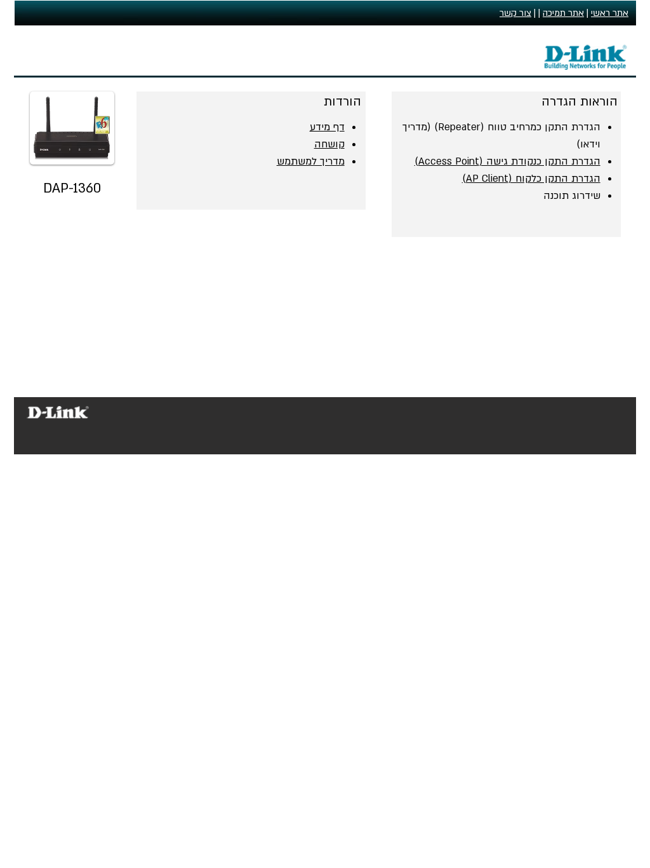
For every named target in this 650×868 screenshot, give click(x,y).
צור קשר (515, 13)
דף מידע (327, 127)
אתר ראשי (609, 13)
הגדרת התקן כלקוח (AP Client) (531, 179)
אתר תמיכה (563, 13)
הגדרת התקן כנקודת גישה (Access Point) (507, 161)
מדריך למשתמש (311, 161)
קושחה (329, 144)
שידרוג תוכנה (571, 196)
